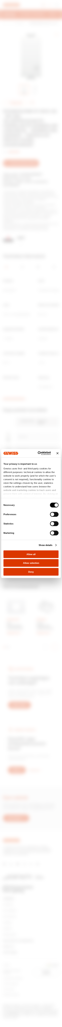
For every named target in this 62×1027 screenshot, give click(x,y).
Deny (31, 571)
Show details (45, 545)
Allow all (31, 554)
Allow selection (31, 563)
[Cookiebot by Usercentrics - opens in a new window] (38, 453)
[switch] (54, 514)
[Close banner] (57, 453)
